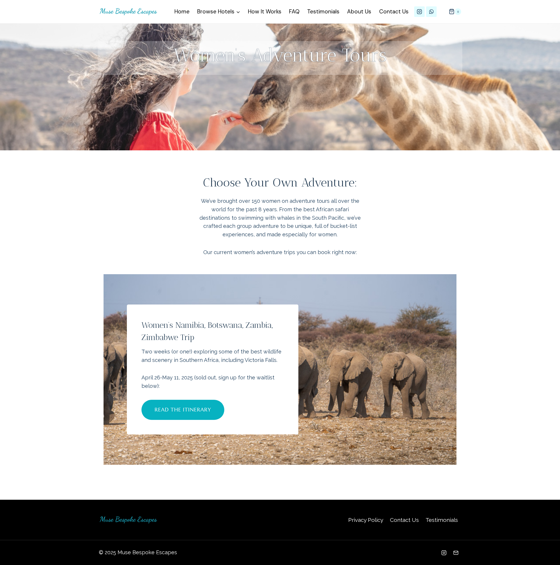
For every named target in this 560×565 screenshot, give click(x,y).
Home (182, 11)
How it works (264, 11)
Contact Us (394, 11)
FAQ (294, 11)
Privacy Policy (365, 520)
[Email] (456, 553)
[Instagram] (419, 11)
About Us (359, 11)
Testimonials (323, 11)
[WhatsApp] (431, 11)
